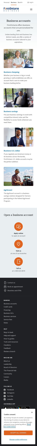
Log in (31, 2)
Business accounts (10, 304)
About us (7, 361)
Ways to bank (8, 332)
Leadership (7, 364)
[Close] (32, 412)
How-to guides (9, 339)
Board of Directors (10, 367)
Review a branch (9, 351)
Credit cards (8, 307)
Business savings (11, 111)
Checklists (7, 345)
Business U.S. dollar (12, 150)
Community (8, 374)
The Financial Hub (10, 370)
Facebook (10, 390)
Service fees (8, 319)
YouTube (10, 396)
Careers (6, 377)
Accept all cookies (18, 433)
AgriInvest (8, 190)
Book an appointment (15, 287)
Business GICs (9, 313)
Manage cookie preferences (18, 439)
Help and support (10, 335)
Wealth (20, 2)
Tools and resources (11, 342)
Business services (10, 316)
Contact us (11, 283)
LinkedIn (10, 399)
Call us (18, 268)
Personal (6, 2)
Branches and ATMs (14, 291)
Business (14, 2)
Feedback (7, 348)
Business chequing (11, 72)
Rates (6, 323)
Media (6, 380)
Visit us (18, 251)
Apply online (18, 233)
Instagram (10, 393)
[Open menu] (31, 9)
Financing (7, 310)
